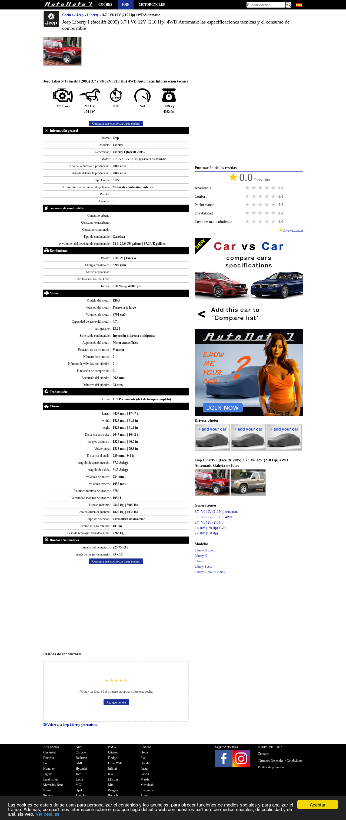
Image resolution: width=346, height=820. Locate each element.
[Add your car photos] (213, 449)
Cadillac (146, 747)
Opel (79, 790)
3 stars (261, 188)
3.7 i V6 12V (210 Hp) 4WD (213, 517)
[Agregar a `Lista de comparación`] (249, 326)
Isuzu (144, 769)
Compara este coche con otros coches (116, 123)
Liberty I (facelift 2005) (210, 572)
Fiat (143, 758)
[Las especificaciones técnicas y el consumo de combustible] (68, 4)
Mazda (145, 779)
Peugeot (113, 790)
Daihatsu (81, 758)
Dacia (144, 752)
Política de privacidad (271, 767)
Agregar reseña (116, 702)
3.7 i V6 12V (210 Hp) (209, 522)
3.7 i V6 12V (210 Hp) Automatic (216, 512)
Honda (145, 763)
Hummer (49, 769)
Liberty (93, 15)
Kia (110, 774)
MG (78, 785)
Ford (46, 763)
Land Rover (50, 779)
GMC (79, 763)
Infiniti (112, 769)
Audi (79, 747)
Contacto (263, 754)
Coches (105, 4)
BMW (112, 747)
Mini (111, 785)
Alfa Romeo (51, 747)
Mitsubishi (147, 785)
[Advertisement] (116, 608)
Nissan (47, 790)
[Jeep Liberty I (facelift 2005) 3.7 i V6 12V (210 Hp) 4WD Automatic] (213, 495)
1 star (248, 188)
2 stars (254, 188)
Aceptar (317, 804)
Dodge (112, 758)
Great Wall (115, 763)
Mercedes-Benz (53, 785)
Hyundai (81, 769)
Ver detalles (47, 813)
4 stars (267, 188)
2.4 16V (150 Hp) (206, 533)
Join (125, 4)
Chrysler (81, 752)
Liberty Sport (203, 566)
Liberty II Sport (205, 550)
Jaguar (47, 774)
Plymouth (147, 790)
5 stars (274, 188)
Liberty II (201, 556)
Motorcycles (152, 4)
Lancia (145, 774)
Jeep (80, 15)
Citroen (113, 752)
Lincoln (113, 779)
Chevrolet (49, 752)
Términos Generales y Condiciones (280, 760)
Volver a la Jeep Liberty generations (71, 725)
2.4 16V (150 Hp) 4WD (210, 528)
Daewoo (48, 758)
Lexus (80, 779)
